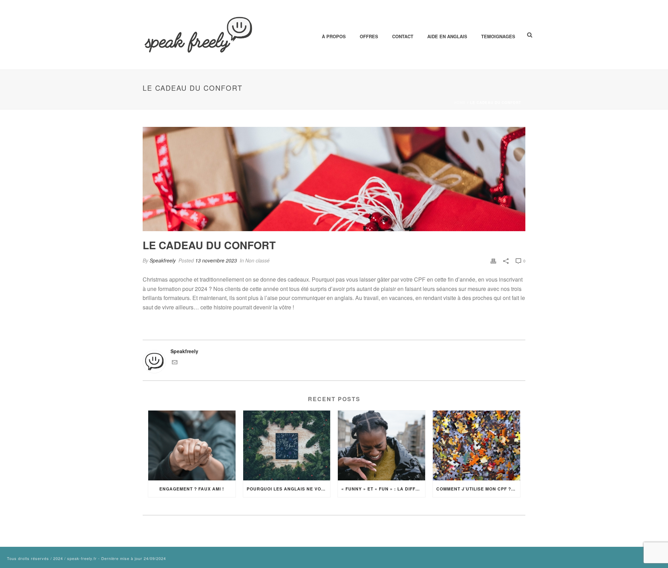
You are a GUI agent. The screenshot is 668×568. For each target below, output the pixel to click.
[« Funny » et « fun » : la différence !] (381, 445)
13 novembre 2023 (216, 260)
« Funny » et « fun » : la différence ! (383, 489)
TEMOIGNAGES (498, 36)
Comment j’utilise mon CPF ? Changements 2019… (478, 489)
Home (460, 102)
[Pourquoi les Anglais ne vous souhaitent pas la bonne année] (287, 445)
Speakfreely (163, 260)
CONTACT (402, 36)
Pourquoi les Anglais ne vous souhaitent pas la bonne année (289, 489)
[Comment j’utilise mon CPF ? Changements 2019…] (476, 445)
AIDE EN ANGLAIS (447, 36)
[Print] (493, 261)
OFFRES (369, 36)
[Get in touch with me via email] (174, 362)
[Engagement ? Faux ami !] (192, 445)
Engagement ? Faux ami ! (191, 489)
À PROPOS (334, 36)
